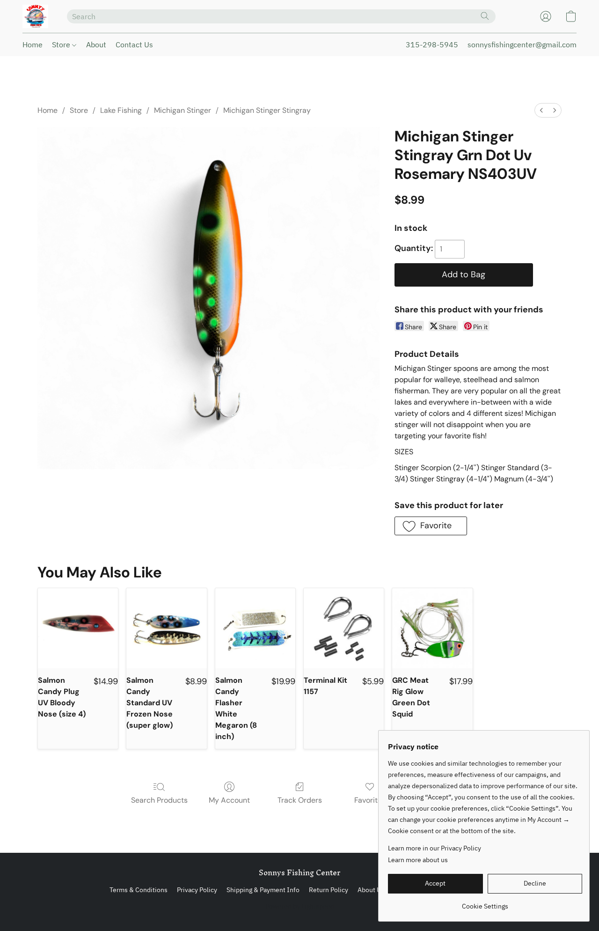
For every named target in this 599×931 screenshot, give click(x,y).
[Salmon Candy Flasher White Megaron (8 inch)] (255, 628)
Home (32, 44)
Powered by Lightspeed (299, 906)
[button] (35, 16)
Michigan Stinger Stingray (267, 110)
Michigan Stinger (182, 110)
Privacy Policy (197, 890)
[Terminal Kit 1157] (344, 628)
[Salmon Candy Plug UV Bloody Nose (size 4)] (78, 628)
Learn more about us (418, 860)
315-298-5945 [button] (432, 44)
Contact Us (134, 44)
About (96, 44)
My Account (229, 800)
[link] (485, 903)
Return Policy (328, 890)
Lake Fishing (121, 110)
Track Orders (300, 800)
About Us (371, 890)
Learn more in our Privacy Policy (434, 848)
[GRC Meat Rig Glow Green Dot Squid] (432, 628)
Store (62, 44)
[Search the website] (485, 15)
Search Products (159, 800)
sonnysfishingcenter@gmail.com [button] (522, 44)
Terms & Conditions (139, 890)
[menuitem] (541, 110)
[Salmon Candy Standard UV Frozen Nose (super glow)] (166, 628)
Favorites (370, 800)
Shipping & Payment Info (263, 890)
